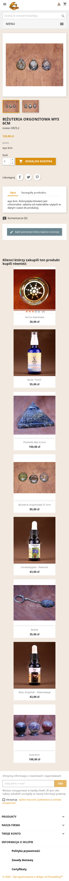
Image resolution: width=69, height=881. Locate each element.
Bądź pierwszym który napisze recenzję (34, 232)
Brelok (34, 629)
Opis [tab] (13, 192)
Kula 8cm (34, 754)
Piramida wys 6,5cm (34, 442)
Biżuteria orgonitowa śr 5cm (34, 504)
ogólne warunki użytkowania (35, 799)
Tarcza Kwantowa (34, 317)
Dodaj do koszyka (35, 161)
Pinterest (37, 177)
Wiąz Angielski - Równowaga (35, 692)
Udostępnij (19, 177)
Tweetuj (28, 177)
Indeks (6, 128)
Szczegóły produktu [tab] (33, 192)
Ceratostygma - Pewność (34, 567)
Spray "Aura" (34, 379)
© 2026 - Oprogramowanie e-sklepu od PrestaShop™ (33, 876)
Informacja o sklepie (17, 842)
